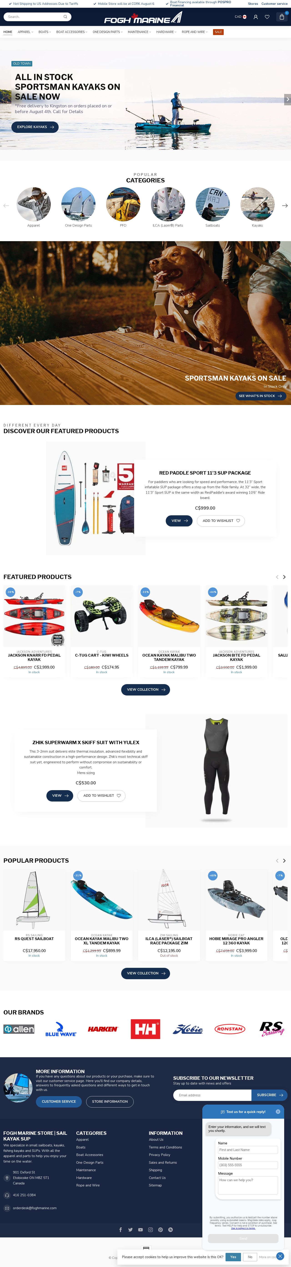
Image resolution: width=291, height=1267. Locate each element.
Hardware (165, 32)
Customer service (274, 4)
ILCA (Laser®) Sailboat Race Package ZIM (169, 941)
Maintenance (138, 32)
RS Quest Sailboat (34, 939)
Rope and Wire (193, 32)
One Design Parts (106, 32)
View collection (142, 689)
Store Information (110, 1101)
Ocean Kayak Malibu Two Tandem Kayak (169, 657)
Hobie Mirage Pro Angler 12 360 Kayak (236, 941)
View (176, 520)
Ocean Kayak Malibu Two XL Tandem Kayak (101, 941)
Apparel (24, 32)
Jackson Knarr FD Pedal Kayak (34, 657)
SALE (218, 32)
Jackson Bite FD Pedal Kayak (236, 657)
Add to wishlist (218, 520)
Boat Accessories (70, 32)
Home (7, 32)
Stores (253, 4)
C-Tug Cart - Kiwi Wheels (101, 655)
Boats (43, 32)
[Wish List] (267, 16)
